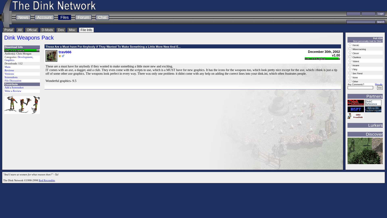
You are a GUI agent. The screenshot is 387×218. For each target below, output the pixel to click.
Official (32, 30)
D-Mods (47, 30)
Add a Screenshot (14, 87)
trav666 (65, 52)
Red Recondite (47, 180)
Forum (83, 17)
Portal (8, 30)
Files (64, 17)
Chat (102, 17)
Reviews (9, 70)
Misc (72, 30)
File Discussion (13, 80)
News (23, 17)
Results (379, 84)
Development (25, 57)
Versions (9, 73)
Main (7, 67)
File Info (86, 30)
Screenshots (11, 77)
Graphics (9, 60)
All (20, 30)
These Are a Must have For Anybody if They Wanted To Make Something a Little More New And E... (113, 46)
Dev (61, 30)
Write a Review (13, 91)
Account (44, 17)
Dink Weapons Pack (29, 38)
